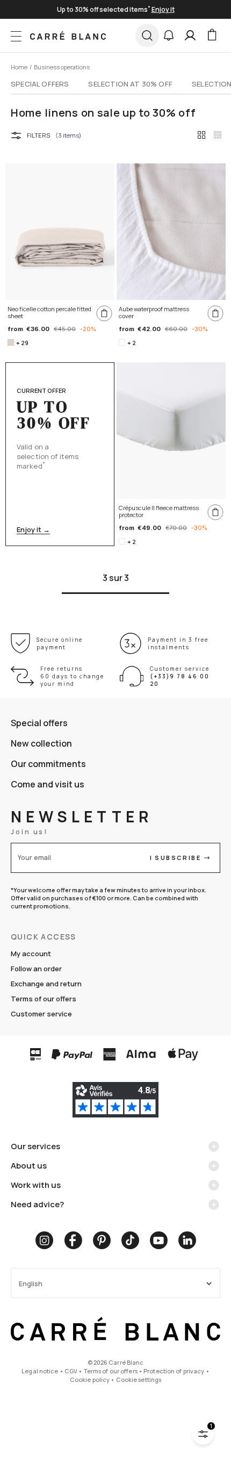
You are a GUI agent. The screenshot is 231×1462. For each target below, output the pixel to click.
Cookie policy (90, 1379)
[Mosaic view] (217, 135)
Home (19, 67)
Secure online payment (60, 643)
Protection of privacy (173, 1371)
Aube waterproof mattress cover (154, 312)
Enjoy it (163, 9)
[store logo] (68, 35)
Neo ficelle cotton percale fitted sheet (49, 312)
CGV (70, 1371)
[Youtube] (159, 1240)
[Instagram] (44, 1240)
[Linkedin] (187, 1240)
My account (31, 953)
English (30, 1283)
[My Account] (190, 35)
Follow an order (36, 968)
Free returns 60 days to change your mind (72, 676)
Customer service (41, 1014)
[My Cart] (211, 35)
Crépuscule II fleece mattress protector (159, 511)
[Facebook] (73, 1240)
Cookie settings (139, 1379)
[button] (168, 35)
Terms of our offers (43, 999)
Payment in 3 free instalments (178, 643)
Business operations (62, 67)
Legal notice (39, 1371)
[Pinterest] (102, 1240)
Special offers (40, 84)
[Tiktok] (130, 1240)
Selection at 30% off (130, 84)
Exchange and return (46, 983)
